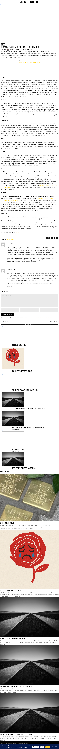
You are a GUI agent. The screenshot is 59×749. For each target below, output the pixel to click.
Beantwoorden (10, 264)
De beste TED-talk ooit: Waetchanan (24, 468)
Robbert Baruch (15, 49)
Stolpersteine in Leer (19, 345)
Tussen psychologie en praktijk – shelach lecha (28, 409)
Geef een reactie (11, 240)
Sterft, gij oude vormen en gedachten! (25, 390)
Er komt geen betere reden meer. (23, 371)
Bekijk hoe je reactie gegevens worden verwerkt (40, 317)
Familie (2, 44)
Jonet (17, 232)
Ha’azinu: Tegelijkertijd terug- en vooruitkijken (28, 427)
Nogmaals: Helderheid (19, 449)
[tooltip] (47, 238)
